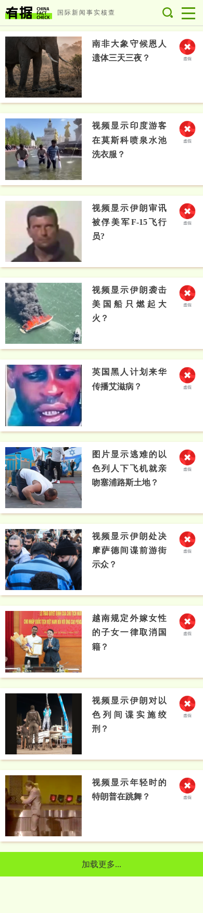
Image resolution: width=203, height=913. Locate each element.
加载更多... (101, 864)
